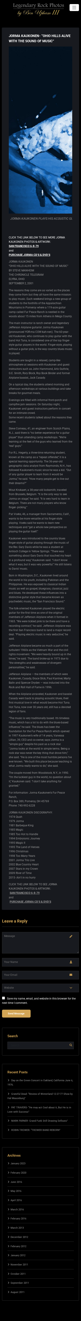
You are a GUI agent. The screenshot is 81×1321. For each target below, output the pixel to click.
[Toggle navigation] (74, 7)
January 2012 (18, 1255)
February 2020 (18, 1172)
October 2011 (18, 1273)
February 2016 (18, 1218)
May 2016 (16, 1191)
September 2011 (20, 1282)
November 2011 (19, 1264)
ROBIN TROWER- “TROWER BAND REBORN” (35, 1130)
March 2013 (17, 1227)
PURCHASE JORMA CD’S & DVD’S (29, 254)
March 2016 (17, 1209)
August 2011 (18, 1292)
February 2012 (18, 1246)
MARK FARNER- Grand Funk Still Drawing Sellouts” (39, 1120)
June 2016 (16, 1182)
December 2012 (19, 1237)
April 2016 (16, 1200)
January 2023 (18, 1163)
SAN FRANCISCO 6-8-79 (24, 246)
